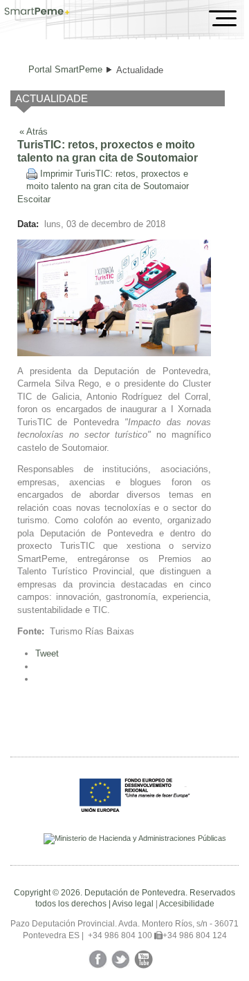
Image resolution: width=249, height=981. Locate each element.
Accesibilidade (186, 904)
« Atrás (33, 131)
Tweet (47, 653)
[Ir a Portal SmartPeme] (37, 12)
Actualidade (139, 70)
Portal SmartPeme (65, 69)
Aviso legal (133, 904)
